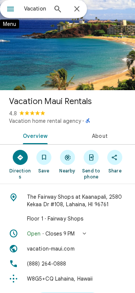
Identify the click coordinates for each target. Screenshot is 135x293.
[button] (67, 233)
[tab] (34, 135)
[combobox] (35, 8)
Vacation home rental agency (45, 121)
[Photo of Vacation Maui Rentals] (67, 45)
